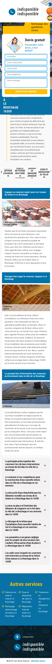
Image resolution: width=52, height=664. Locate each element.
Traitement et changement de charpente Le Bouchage (44, 602)
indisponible (28, 9)
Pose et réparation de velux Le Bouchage (27, 597)
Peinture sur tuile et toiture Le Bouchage (10, 597)
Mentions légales (38, 661)
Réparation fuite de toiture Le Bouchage (27, 611)
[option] (8, 173)
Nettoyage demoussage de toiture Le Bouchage (11, 611)
